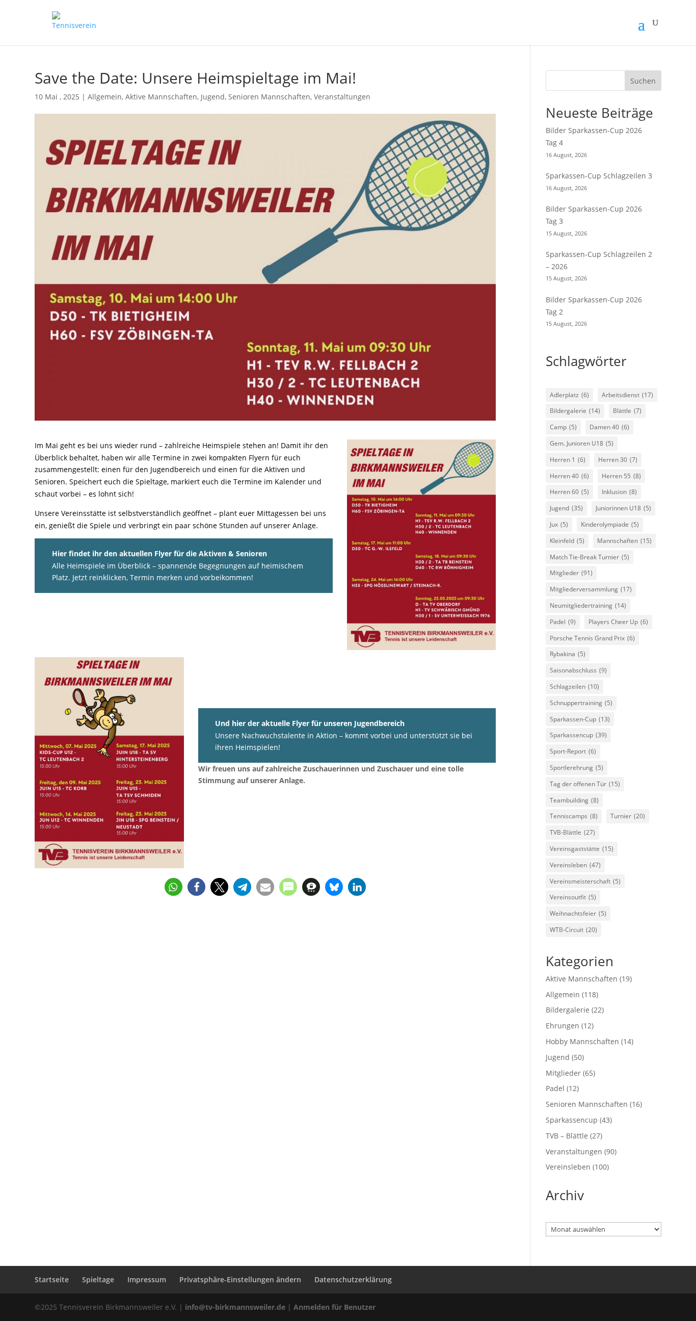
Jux (559, 524)
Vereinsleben (575, 865)
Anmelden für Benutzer (334, 1307)
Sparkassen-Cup (580, 719)
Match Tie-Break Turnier (589, 557)
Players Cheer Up (618, 621)
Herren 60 (569, 491)
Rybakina (567, 654)
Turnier (627, 816)
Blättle (627, 410)
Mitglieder (571, 572)
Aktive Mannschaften (161, 96)
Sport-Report (573, 751)
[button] (173, 887)
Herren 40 (569, 476)
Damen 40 (609, 427)
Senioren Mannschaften (269, 96)
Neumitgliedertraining (588, 605)
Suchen (643, 81)
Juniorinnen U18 (623, 508)
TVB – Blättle (567, 1136)
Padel (563, 621)
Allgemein (105, 96)
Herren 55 (621, 476)
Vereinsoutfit (573, 897)
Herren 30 (617, 459)
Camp (563, 427)
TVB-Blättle (572, 832)
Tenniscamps (574, 816)
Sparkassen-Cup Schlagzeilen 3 (599, 175)
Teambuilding (574, 800)
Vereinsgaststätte (581, 848)
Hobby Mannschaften (582, 1041)
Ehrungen (562, 1025)
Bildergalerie (575, 410)
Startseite (52, 1279)
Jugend (213, 96)
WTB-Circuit (573, 929)
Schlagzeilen (574, 686)
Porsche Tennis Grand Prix (592, 638)
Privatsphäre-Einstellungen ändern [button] (240, 1279)
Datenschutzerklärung (353, 1279)
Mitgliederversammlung (591, 589)
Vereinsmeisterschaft (585, 881)
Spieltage (98, 1279)
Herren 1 (567, 459)
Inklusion (619, 491)
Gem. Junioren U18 (581, 443)
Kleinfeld (567, 540)
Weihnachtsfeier (578, 913)
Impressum (146, 1279)
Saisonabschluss (578, 670)
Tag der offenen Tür (585, 784)
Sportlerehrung (576, 767)
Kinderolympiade (610, 524)
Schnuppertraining (581, 702)
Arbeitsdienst (627, 395)
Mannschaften (624, 540)
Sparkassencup (578, 735)
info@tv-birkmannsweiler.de (235, 1307)
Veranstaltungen (342, 96)
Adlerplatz (569, 395)
